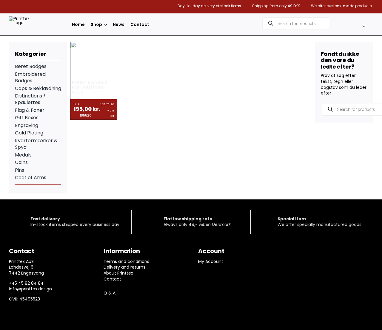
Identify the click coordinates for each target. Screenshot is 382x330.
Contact (112, 279)
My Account (210, 261)
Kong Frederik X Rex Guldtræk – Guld (90, 87)
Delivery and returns (124, 267)
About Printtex (118, 273)
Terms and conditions (126, 261)
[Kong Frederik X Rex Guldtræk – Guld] (93, 45)
